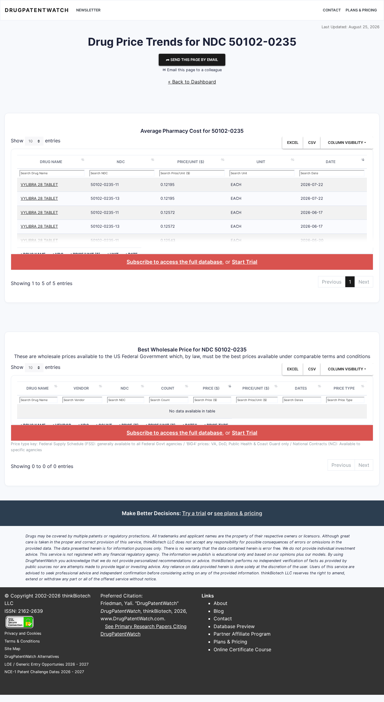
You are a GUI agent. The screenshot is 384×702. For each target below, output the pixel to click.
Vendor (81, 388)
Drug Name (51, 162)
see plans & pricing (238, 513)
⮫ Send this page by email (192, 59)
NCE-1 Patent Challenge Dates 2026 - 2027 (44, 672)
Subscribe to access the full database (174, 262)
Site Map (12, 648)
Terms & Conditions (22, 641)
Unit (260, 162)
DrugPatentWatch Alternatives (31, 656)
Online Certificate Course (242, 649)
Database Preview (234, 626)
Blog (219, 611)
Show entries (35, 141)
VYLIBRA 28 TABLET (39, 184)
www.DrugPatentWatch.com (132, 618)
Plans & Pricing (361, 10)
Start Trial (244, 262)
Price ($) (211, 388)
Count (167, 388)
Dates (301, 388)
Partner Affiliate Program (242, 634)
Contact (332, 10)
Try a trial (194, 513)
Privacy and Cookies (22, 633)
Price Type (344, 388)
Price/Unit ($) (190, 162)
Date (330, 162)
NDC (121, 162)
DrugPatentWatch (37, 10)
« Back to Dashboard (192, 82)
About (220, 603)
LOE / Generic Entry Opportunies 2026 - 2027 (46, 664)
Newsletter (88, 10)
